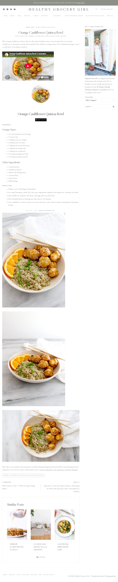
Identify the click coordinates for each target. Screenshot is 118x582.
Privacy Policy (49, 574)
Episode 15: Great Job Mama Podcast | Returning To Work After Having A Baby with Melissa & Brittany (61, 487)
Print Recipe (41, 119)
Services (44, 15)
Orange (34, 475)
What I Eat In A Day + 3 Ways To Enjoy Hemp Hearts (18, 486)
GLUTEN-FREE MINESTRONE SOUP (63, 547)
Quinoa (41, 475)
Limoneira (26, 475)
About (12, 15)
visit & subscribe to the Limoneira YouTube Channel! (59, 470)
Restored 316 (111, 576)
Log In (18, 574)
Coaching (26, 574)
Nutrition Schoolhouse (95, 15)
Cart (40, 574)
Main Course (55, 36)
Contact (12, 574)
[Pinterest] (11, 9)
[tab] (37, 557)
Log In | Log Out (107, 9)
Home (6, 15)
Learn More (80, 3)
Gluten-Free (39, 36)
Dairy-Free (24, 36)
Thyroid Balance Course (74, 15)
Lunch (47, 36)
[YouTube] (14, 9)
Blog (19, 15)
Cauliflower (6, 475)
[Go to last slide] (9, 532)
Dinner (31, 36)
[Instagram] (7, 9)
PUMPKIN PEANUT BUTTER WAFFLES (16, 547)
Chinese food (17, 475)
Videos (36, 15)
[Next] (73, 532)
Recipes (63, 36)
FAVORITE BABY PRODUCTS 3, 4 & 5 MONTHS (40, 547)
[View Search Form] (96, 9)
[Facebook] (3, 9)
